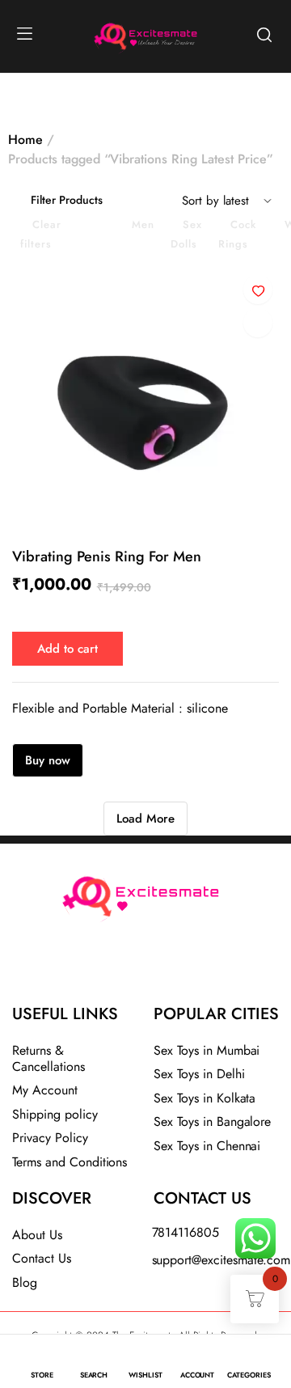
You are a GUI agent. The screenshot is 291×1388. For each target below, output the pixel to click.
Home (25, 139)
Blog (24, 1282)
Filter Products (67, 200)
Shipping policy (55, 1114)
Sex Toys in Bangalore (212, 1121)
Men (143, 224)
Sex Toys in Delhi (199, 1073)
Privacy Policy (50, 1137)
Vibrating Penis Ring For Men (106, 556)
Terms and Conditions (69, 1162)
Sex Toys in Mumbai (206, 1050)
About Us (37, 1234)
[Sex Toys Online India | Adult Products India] (106, 34)
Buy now (47, 760)
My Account (45, 1090)
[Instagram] (145, 967)
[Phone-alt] (102, 967)
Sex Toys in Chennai (207, 1145)
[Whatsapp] (188, 967)
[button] (257, 289)
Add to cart (67, 649)
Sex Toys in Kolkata (204, 1098)
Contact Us (41, 1258)
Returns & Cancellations (48, 1058)
